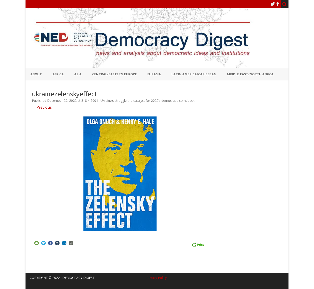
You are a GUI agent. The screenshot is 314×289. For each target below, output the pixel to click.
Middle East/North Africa (250, 74)
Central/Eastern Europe (114, 74)
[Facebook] (277, 4)
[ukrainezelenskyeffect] (120, 173)
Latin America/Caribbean (193, 74)
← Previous (42, 107)
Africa (58, 74)
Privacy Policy (156, 277)
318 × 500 (88, 100)
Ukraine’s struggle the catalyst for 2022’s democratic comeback (147, 100)
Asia (78, 74)
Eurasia (154, 74)
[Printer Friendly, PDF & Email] (198, 244)
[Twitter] (273, 4)
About (36, 74)
